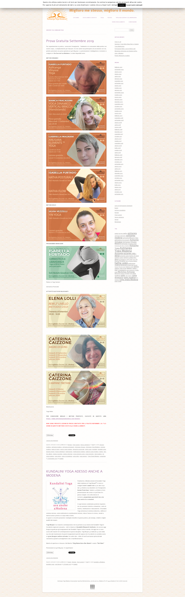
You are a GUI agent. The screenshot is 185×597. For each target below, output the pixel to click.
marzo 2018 (118, 127)
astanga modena (125, 254)
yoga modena (130, 277)
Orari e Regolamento (118, 22)
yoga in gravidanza (67, 456)
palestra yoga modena (92, 452)
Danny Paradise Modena (131, 261)
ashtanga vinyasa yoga (129, 244)
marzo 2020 (118, 97)
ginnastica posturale (78, 449)
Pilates (110, 17)
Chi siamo (76, 17)
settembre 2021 (119, 83)
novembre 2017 (119, 134)
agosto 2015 (118, 166)
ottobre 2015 (118, 162)
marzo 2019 (118, 113)
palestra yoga (129, 267)
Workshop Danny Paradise (122, 274)
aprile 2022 (118, 76)
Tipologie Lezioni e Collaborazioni (126, 17)
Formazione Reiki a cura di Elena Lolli (125, 49)
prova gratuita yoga (79, 454)
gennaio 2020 (118, 99)
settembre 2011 (119, 194)
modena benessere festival (124, 265)
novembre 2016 (119, 143)
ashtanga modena (57, 447)
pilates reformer (68, 454)
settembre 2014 (119, 180)
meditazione (68, 452)
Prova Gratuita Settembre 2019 (70, 41)
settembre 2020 (119, 93)
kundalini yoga (102, 449)
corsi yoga (129, 259)
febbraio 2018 (118, 129)
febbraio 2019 (118, 116)
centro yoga (119, 258)
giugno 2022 (118, 74)
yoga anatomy (128, 275)
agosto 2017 (118, 139)
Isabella (61, 459)
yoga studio (118, 281)
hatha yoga (88, 449)
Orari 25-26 (118, 42)
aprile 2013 (118, 189)
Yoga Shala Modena (93, 456)
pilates (101, 452)
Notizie (70, 445)
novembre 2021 (119, 81)
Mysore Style (122, 267)
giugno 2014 (118, 187)
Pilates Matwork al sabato (122, 56)
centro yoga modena (66, 449)
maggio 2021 (118, 88)
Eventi (69, 562)
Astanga (119, 253)
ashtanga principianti (68, 447)
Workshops (118, 222)
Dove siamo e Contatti (90, 17)
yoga (123, 275)
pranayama (122, 270)
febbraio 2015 (118, 171)
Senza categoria (85, 445)
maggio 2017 (118, 141)
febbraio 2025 (118, 67)
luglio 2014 (118, 185)
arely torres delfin (121, 234)
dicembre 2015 (118, 159)
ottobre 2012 (118, 192)
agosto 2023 (118, 72)
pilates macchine (57, 454)
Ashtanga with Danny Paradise (122, 246)
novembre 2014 (119, 176)
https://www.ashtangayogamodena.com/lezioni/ (63, 419)
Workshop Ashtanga (126, 272)
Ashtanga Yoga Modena (93, 447)
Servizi (116, 219)
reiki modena (98, 454)
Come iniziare (133, 22)
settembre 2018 (119, 120)
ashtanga (132, 233)
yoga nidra (76, 456)
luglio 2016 (118, 148)
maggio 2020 (118, 95)
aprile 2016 (118, 153)
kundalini (94, 449)
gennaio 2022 (118, 79)
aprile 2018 (118, 125)
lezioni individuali (60, 452)
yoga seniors (83, 456)
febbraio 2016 (118, 155)
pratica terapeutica (130, 270)
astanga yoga (124, 256)
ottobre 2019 (118, 106)
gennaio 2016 (118, 157)
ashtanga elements (120, 236)
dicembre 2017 (118, 132)
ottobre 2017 (118, 136)
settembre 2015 (119, 164)
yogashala (103, 456)
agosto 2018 (118, 123)
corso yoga (135, 259)
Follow (51, 435)
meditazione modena (79, 452)
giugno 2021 (118, 86)
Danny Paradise (120, 261)
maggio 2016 (118, 150)
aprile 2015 (118, 169)
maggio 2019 (118, 111)
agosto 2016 (118, 146)
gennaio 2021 (118, 90)
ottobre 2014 (118, 178)
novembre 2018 (119, 118)
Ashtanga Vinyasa (80, 447)
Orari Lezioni (76, 445)
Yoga (102, 17)
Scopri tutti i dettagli (134, 5)
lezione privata (50, 452)
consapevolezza (122, 259)
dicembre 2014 (119, 173)
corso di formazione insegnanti (123, 206)
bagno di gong (55, 449)
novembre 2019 (119, 104)
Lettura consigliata (120, 210)
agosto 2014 (118, 183)
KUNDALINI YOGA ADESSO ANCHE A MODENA (74, 473)
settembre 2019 (119, 109)
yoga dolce (58, 456)
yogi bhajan (58, 564)
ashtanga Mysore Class (130, 238)
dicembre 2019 (119, 102)
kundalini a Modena (99, 562)
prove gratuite (89, 454)
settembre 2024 (119, 69)
